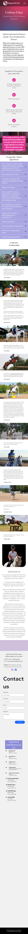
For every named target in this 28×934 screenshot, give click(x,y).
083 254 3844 (16, 659)
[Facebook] (15, 669)
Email (4, 705)
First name (5, 692)
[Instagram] (12, 669)
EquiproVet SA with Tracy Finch (16, 373)
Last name (5, 698)
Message (5, 711)
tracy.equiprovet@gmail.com (15, 661)
